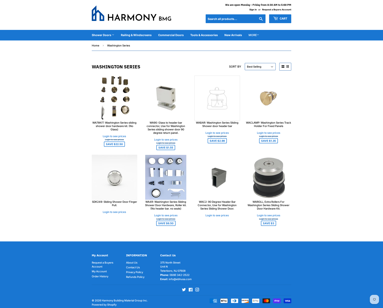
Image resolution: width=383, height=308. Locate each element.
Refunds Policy (135, 276)
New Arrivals (233, 35)
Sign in (253, 9)
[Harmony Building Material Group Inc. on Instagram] (197, 290)
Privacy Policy (134, 272)
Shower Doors (102, 35)
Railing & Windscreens (136, 35)
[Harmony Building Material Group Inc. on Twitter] (184, 290)
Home (95, 45)
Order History (100, 276)
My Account (99, 271)
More (253, 35)
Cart (283, 18)
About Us (131, 262)
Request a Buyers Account (276, 9)
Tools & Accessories (204, 35)
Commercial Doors (171, 35)
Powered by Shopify (104, 304)
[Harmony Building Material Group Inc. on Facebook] (191, 290)
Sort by (235, 66)
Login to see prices (114, 136)
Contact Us (133, 267)
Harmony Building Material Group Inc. (125, 300)
